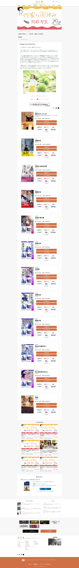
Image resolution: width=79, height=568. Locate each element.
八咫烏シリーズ (22, 44)
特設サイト (54, 5)
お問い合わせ (20, 546)
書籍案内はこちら (30, 531)
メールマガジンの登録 (48, 491)
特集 (49, 5)
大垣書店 (46, 132)
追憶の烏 (34, 44)
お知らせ (19, 545)
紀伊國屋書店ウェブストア (39, 129)
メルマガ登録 (48, 531)
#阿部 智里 (27, 438)
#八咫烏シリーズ (23, 438)
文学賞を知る (35, 5)
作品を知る (29, 5)
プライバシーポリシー (21, 542)
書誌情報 (59, 5)
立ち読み (45, 121)
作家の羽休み (30, 44)
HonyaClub (53, 129)
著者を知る (23, 5)
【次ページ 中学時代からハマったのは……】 (39, 95)
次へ (44, 99)
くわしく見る (45, 123)
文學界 (35, 541)
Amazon (39, 127)
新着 (19, 5)
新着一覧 (27, 541)
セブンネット (53, 127)
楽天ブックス (46, 127)
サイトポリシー (20, 541)
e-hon (46, 129)
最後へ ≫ (47, 99)
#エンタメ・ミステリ (24, 39)
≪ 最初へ (31, 99)
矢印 (61, 514)
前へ (35, 99)
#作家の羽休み (31, 438)
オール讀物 (35, 542)
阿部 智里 (20, 37)
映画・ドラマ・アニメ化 (43, 5)
